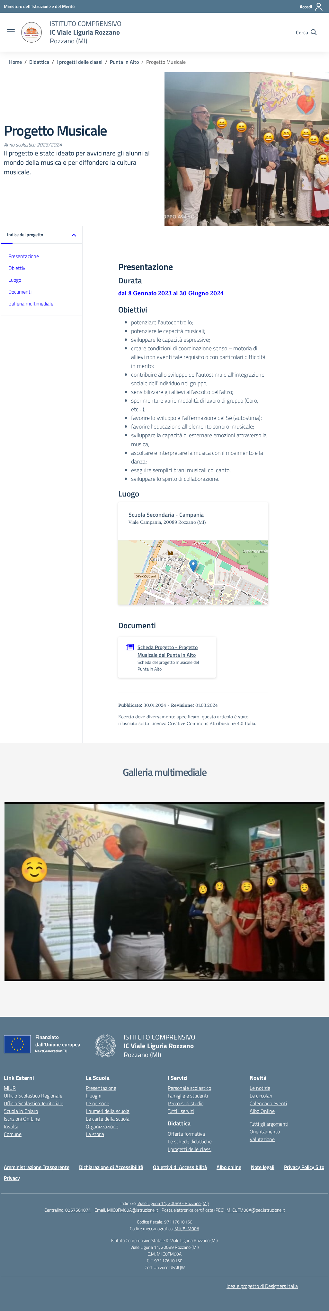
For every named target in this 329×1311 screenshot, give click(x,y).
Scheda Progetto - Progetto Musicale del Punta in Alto (168, 651)
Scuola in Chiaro (21, 1111)
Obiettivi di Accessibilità (180, 1167)
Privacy (12, 1178)
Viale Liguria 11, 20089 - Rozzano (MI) (173, 1203)
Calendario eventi (268, 1103)
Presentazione (23, 256)
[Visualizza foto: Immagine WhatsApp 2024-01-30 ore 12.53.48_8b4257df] (164, 891)
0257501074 (78, 1210)
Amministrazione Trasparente (36, 1167)
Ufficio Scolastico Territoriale (33, 1103)
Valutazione (262, 1139)
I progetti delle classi (189, 1149)
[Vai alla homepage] (31, 32)
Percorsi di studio (185, 1103)
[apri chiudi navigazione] (11, 32)
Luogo (14, 280)
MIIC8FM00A (186, 1228)
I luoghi (93, 1095)
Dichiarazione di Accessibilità (111, 1167)
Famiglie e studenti (188, 1095)
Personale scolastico (189, 1088)
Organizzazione (102, 1126)
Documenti (19, 292)
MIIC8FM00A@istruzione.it (132, 1210)
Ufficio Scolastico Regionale (33, 1095)
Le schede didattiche (190, 1141)
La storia (95, 1134)
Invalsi (11, 1126)
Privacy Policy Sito (304, 1167)
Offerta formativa (186, 1134)
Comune (13, 1134)
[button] (42, 235)
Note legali (262, 1167)
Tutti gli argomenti (269, 1124)
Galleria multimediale (30, 303)
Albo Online (262, 1111)
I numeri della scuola (107, 1111)
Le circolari (261, 1095)
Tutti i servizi (181, 1111)
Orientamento (265, 1131)
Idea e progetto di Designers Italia (262, 1286)
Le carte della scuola (107, 1119)
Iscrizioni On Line (22, 1119)
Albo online (229, 1167)
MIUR (10, 1088)
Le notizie (260, 1088)
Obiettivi (17, 268)
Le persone (97, 1103)
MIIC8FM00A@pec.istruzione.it (256, 1210)
